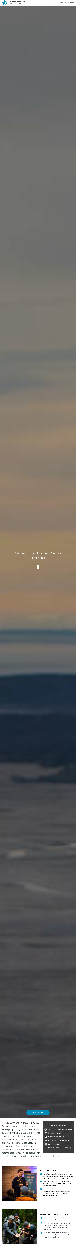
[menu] (66, 3)
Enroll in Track (38, 1112)
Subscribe (71, 2)
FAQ (65, 2)
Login (61, 2)
